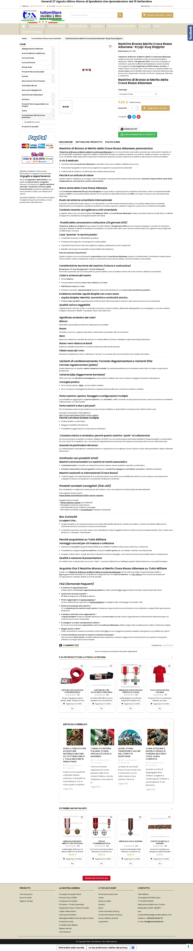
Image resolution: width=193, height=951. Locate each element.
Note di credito (104, 901)
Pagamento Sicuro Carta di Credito (74, 908)
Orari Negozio (65, 932)
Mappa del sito (65, 928)
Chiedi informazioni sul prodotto (137, 134)
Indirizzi (101, 904)
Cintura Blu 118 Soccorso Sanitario (101, 691)
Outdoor (26, 99)
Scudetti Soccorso (32, 122)
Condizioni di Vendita (68, 901)
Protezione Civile (66, 921)
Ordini (101, 897)
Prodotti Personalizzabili (33, 72)
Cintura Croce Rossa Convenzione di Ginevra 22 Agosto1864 (72, 692)
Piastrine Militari (78, 26)
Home (23, 44)
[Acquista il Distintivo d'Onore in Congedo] (37, 172)
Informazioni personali (108, 894)
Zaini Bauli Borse (29, 85)
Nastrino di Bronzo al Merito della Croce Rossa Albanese (95, 572)
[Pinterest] (139, 117)
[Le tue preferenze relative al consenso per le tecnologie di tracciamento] (188, 946)
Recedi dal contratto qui (96, 878)
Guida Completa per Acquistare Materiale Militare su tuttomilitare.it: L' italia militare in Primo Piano (74, 755)
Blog (157, 26)
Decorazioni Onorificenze (121, 26)
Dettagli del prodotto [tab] (89, 142)
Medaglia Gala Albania (130, 841)
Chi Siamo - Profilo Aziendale (71, 904)
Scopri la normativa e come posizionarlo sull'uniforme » (36, 201)
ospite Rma (103, 921)
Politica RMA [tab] (112, 142)
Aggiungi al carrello (155, 108)
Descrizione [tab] (66, 142)
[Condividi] (129, 117)
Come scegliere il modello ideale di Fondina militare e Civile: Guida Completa (156, 754)
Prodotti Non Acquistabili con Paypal (35, 105)
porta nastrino (88, 600)
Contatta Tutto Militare (68, 925)
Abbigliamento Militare (32, 48)
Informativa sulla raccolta (71, 947)
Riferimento (123, 51)
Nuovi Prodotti (26, 897)
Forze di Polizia (56, 26)
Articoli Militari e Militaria (33, 53)
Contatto (144, 888)
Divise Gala (97, 26)
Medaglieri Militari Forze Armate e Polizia (76, 918)
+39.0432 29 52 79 (36, 6)
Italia (24, 110)
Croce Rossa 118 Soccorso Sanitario (33, 116)
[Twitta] (134, 117)
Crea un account (166, 6)
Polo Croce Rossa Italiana (159, 691)
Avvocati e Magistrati (32, 90)
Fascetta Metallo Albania (160, 842)
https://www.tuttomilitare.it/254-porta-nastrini (78, 415)
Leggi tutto (68, 788)
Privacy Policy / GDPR (68, 897)
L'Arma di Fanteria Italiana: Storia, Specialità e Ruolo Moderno (101, 752)
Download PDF (128, 129)
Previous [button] (165, 724)
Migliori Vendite (26, 901)
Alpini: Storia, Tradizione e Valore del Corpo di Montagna (129, 752)
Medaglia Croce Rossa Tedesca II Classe (130, 691)
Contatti (144, 26)
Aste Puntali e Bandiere (32, 95)
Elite (72, 374)
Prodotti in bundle (32, 32)
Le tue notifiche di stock (108, 918)
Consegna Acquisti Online (70, 894)
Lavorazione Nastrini (67, 915)
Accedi (153, 6)
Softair (25, 76)
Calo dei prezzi (26, 894)
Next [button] (169, 724)
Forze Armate (37, 26)
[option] (75, 761)
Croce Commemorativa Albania (101, 843)
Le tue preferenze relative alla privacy (108, 947)
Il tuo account (107, 888)
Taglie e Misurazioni (67, 911)
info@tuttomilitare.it (64, 6)
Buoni (100, 908)
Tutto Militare (136, 574)
